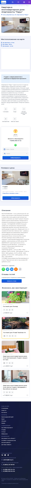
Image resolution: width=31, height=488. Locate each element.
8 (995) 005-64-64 (9, 471)
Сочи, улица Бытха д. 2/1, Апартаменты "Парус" (15, 14)
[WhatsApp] (3, 269)
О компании (4, 408)
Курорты (4, 414)
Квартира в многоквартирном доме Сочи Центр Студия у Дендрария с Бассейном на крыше (15, 387)
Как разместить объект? (8, 438)
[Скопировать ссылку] (20, 269)
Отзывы (3, 429)
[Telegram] (7, 269)
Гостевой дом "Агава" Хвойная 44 (14, 332)
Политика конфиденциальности (9, 483)
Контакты (4, 412)
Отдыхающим (5, 425)
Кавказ (3, 423)
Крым (2, 419)
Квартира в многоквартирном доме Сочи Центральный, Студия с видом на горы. (15, 357)
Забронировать (15, 157)
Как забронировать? (7, 427)
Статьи (3, 431)
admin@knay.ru (8, 459)
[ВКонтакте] (11, 269)
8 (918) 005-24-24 (9, 469)
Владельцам (5, 436)
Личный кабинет (6, 442)
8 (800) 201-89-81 (8, 464)
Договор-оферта (6, 444)
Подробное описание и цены (10, 193)
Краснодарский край (7, 417)
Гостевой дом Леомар (10, 306)
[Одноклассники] (16, 269)
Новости (3, 410)
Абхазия (3, 421)
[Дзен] (5, 455)
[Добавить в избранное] (27, 19)
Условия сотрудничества (8, 440)
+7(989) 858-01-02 (15, 140)
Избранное (4, 434)
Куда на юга (5, 406)
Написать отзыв (11, 281)
